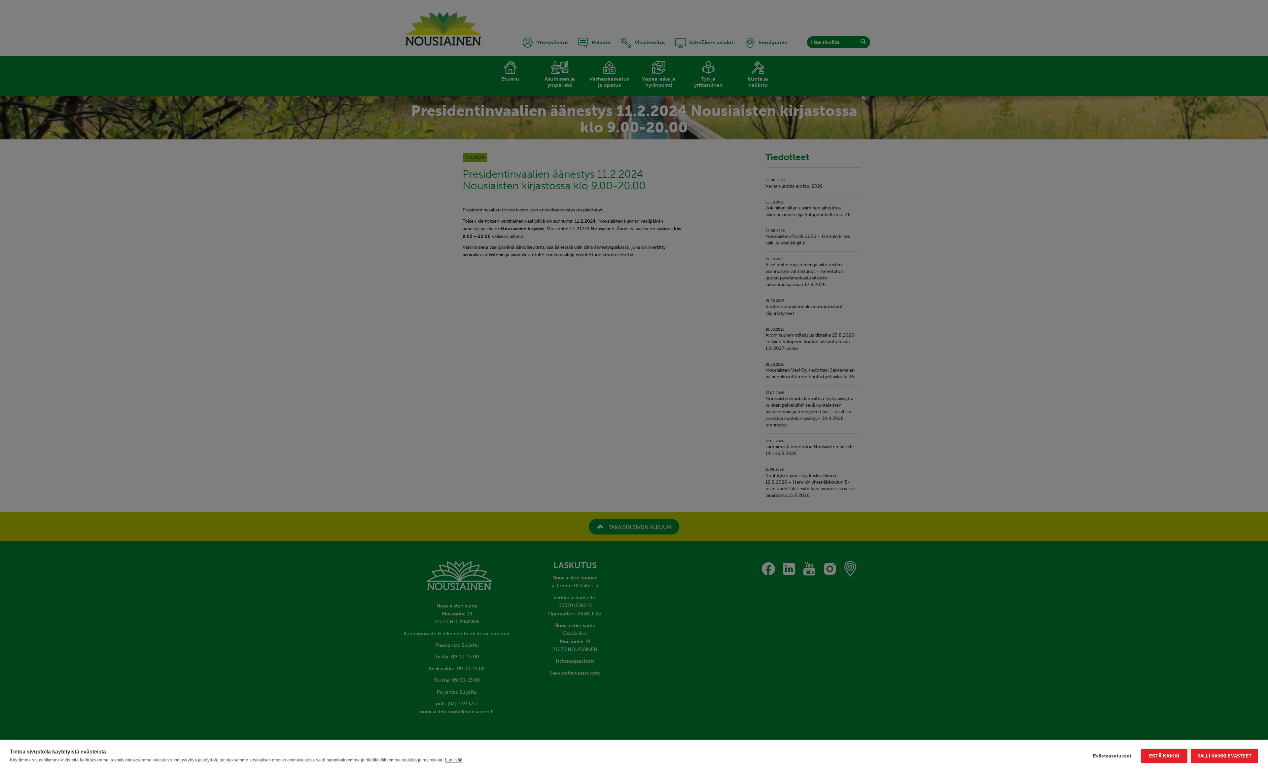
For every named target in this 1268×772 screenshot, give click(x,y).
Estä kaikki (1164, 756)
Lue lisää (453, 759)
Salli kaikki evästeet (1224, 756)
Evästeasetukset (1112, 756)
